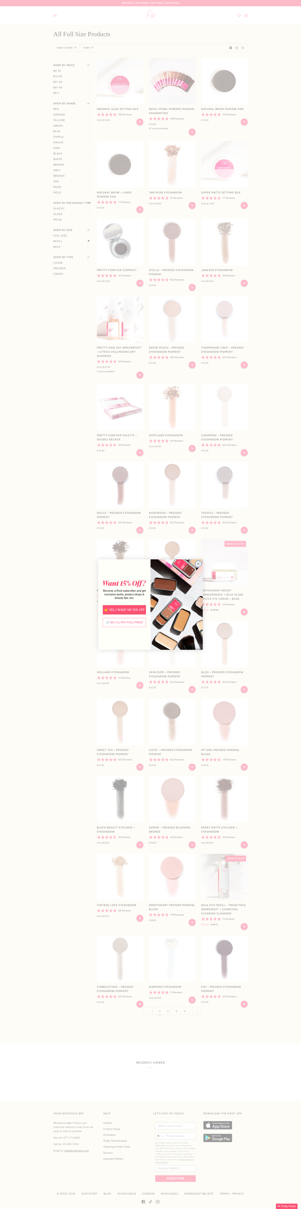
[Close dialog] (198, 564)
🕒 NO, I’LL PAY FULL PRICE (124, 622)
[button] (287, 1206)
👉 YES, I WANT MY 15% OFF (124, 610)
